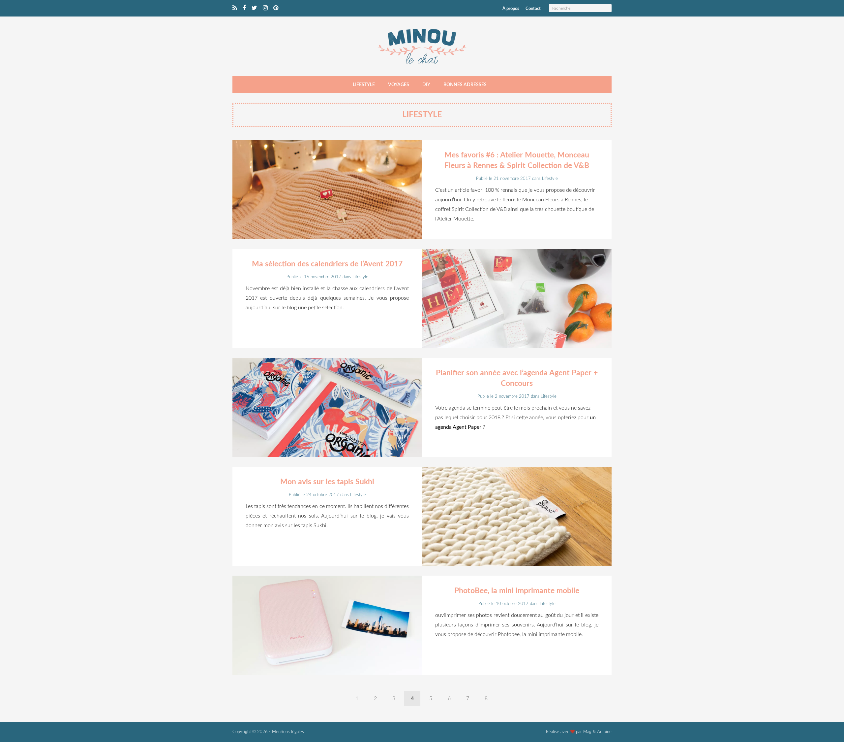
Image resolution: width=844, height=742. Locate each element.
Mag (587, 732)
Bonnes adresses (465, 85)
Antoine (604, 732)
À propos (510, 9)
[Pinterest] (275, 8)
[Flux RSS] (234, 8)
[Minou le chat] (422, 65)
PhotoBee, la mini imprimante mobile (516, 590)
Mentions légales (288, 732)
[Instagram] (265, 8)
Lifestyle (364, 85)
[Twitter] (254, 8)
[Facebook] (244, 8)
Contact (533, 9)
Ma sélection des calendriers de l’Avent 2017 (327, 264)
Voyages (398, 85)
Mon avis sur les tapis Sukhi (327, 482)
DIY (426, 85)
